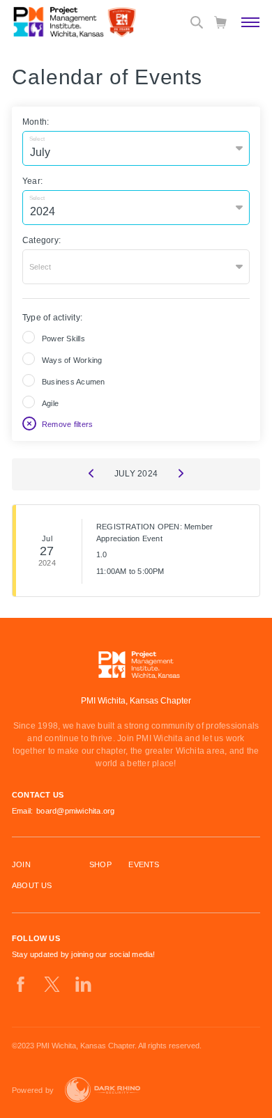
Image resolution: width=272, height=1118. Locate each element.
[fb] (20, 984)
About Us (32, 885)
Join (21, 864)
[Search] (196, 22)
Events (143, 864)
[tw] (52, 984)
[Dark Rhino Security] (102, 1090)
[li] (83, 984)
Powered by (33, 1090)
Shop (100, 864)
